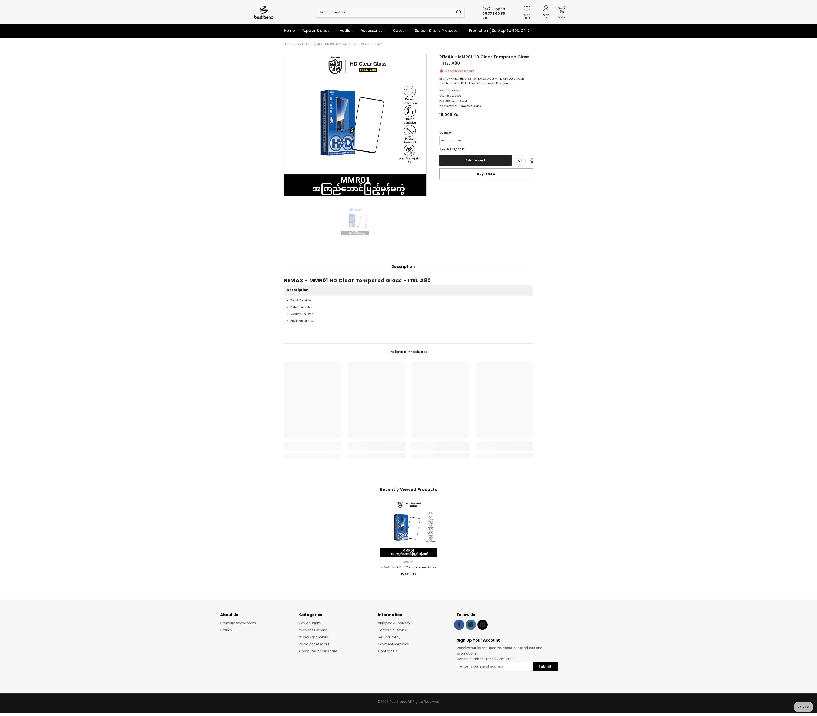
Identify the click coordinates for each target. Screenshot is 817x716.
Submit (545, 666)
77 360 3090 (504, 658)
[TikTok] (482, 625)
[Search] (390, 12)
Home (288, 44)
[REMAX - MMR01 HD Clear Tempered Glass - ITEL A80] (408, 528)
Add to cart (476, 160)
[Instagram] (471, 625)
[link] (312, 448)
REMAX (456, 90)
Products (303, 44)
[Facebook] (459, 625)
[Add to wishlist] (520, 160)
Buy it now (486, 174)
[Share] (529, 160)
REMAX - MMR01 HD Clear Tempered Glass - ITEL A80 (408, 567)
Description (403, 266)
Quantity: (445, 132)
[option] (355, 125)
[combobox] (384, 12)
